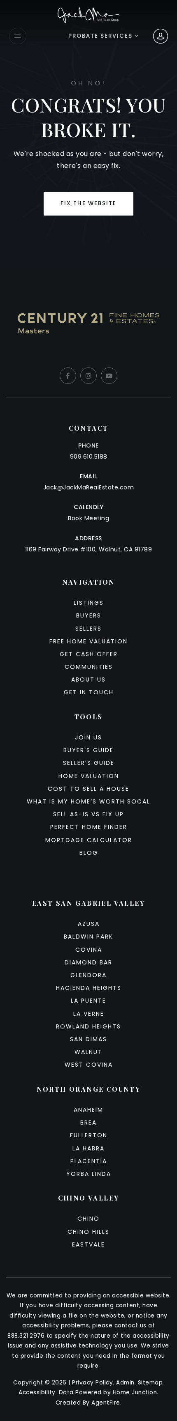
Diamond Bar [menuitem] (88, 962)
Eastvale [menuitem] (88, 1244)
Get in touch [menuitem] (89, 692)
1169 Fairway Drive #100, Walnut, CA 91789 (88, 549)
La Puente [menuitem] (88, 1000)
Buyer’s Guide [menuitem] (88, 750)
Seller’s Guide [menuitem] (88, 763)
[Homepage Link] (89, 14)
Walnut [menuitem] (88, 1052)
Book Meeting (88, 518)
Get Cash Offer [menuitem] (89, 654)
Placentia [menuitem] (88, 1161)
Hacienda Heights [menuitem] (88, 988)
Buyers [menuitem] (88, 615)
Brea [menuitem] (88, 1122)
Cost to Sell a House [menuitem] (88, 789)
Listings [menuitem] (89, 603)
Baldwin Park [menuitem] (88, 936)
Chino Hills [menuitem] (88, 1232)
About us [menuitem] (88, 679)
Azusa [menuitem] (89, 924)
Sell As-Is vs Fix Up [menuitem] (88, 814)
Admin (125, 1383)
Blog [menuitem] (88, 853)
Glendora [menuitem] (88, 975)
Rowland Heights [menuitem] (88, 1026)
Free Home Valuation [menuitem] (88, 641)
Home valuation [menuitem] (88, 776)
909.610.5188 (88, 456)
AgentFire (105, 1403)
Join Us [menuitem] (88, 737)
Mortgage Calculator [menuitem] (88, 840)
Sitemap (150, 1383)
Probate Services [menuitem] (101, 36)
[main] (88, 134)
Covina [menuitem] (88, 950)
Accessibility (37, 1392)
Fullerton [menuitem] (88, 1135)
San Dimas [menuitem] (88, 1039)
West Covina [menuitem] (89, 1065)
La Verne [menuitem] (88, 1014)
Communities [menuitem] (89, 667)
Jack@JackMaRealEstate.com (88, 487)
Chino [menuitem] (88, 1218)
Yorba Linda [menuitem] (88, 1174)
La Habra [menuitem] (88, 1148)
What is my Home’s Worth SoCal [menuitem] (88, 801)
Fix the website (88, 203)
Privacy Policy (92, 1383)
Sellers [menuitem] (88, 628)
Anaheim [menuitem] (88, 1110)
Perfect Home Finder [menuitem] (88, 827)
